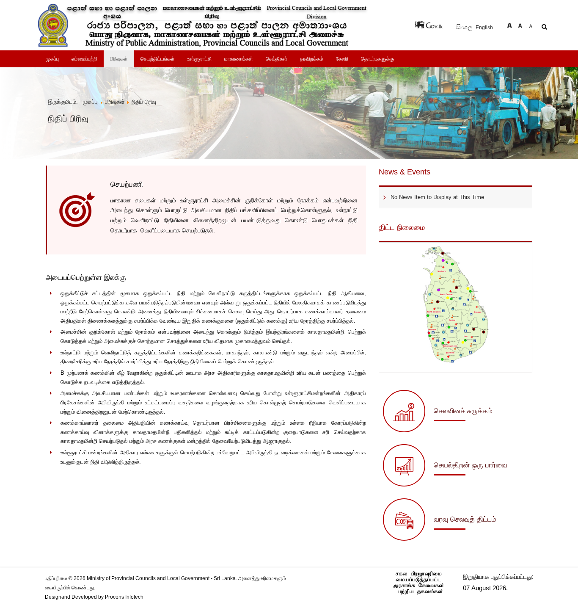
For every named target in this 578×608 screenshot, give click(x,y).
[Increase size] (509, 24)
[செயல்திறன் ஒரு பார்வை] (445, 484)
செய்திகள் (276, 59)
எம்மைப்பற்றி (84, 59)
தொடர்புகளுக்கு (377, 59)
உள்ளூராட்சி (199, 59)
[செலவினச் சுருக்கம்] (438, 430)
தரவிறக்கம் (311, 59)
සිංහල (465, 27)
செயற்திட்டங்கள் (157, 59)
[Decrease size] (530, 24)
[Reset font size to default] (520, 24)
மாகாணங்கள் (238, 59)
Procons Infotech (124, 597)
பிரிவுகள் (119, 59)
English (484, 27)
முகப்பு (52, 59)
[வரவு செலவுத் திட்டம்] (439, 538)
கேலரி (342, 59)
